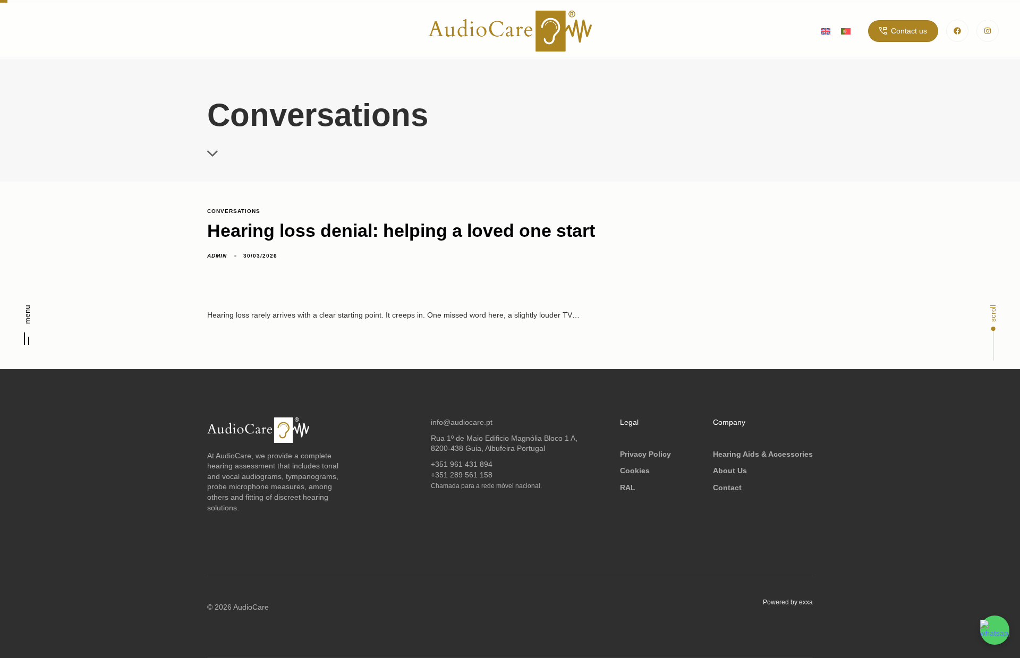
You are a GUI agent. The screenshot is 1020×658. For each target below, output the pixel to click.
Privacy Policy (645, 454)
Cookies (635, 470)
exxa (806, 602)
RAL (627, 487)
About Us (730, 470)
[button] (26, 329)
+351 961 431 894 (461, 464)
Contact (727, 487)
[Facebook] (957, 31)
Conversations (233, 211)
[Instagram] (987, 31)
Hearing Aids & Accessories (763, 454)
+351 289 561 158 (461, 475)
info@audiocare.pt (461, 422)
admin (217, 256)
